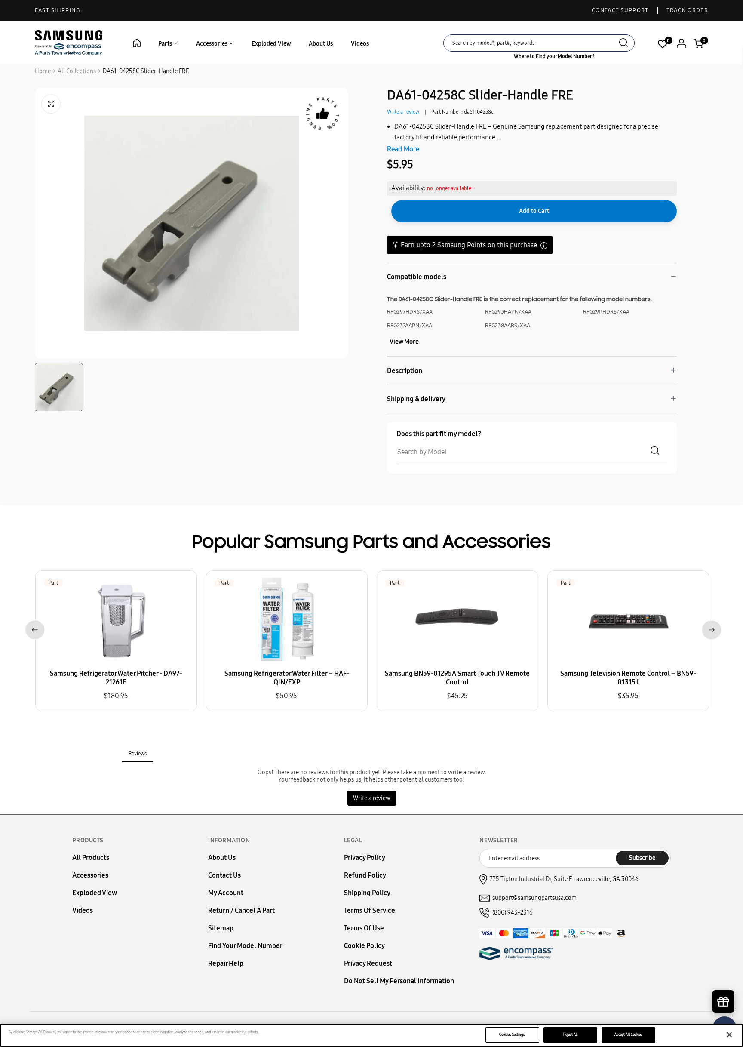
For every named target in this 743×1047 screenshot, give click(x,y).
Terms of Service (369, 910)
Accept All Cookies (628, 1034)
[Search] (623, 43)
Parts (165, 43)
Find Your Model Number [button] (245, 946)
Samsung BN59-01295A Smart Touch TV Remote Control (457, 677)
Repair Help (225, 963)
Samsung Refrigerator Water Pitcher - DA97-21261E (116, 677)
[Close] (729, 1034)
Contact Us (224, 875)
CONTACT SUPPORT (620, 10)
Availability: (408, 188)
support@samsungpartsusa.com (534, 898)
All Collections (77, 71)
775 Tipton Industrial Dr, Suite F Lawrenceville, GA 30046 (564, 879)
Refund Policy (365, 875)
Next (710, 628)
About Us (321, 43)
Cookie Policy (364, 946)
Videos (360, 43)
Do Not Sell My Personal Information (399, 981)
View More (404, 341)
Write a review (403, 112)
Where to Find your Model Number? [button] (554, 56)
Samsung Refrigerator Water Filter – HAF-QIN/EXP (286, 677)
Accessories (212, 43)
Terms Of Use (364, 928)
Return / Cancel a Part (241, 910)
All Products (90, 857)
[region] (371, 1035)
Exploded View (271, 43)
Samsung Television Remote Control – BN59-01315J (628, 677)
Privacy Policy (364, 857)
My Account (225, 893)
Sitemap (220, 928)
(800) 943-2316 (512, 912)
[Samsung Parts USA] (69, 42)
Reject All (570, 1034)
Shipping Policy (367, 893)
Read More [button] (403, 149)
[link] (723, 974)
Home (43, 71)
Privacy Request (368, 963)
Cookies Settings (512, 1034)
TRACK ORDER (687, 10)
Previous (33, 628)
